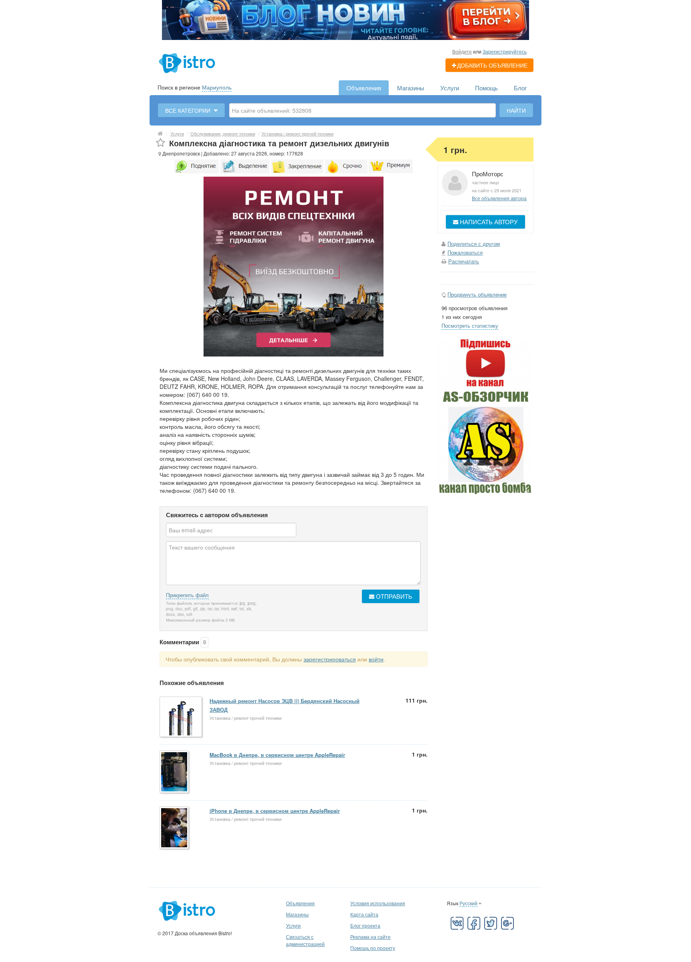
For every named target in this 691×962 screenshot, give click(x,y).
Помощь (486, 88)
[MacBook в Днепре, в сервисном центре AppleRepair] (175, 772)
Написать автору (488, 221)
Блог (520, 88)
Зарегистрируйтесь (505, 51)
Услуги (449, 88)
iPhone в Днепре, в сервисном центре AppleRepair (275, 811)
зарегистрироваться (330, 659)
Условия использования (377, 903)
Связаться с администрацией (305, 940)
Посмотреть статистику (469, 325)
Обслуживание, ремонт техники (222, 133)
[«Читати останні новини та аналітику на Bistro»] (345, 19)
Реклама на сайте (370, 936)
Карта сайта (364, 914)
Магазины (410, 88)
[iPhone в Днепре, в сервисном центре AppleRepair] (175, 828)
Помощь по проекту (372, 947)
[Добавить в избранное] (160, 142)
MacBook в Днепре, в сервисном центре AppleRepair (277, 755)
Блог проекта (365, 925)
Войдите (462, 51)
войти (376, 659)
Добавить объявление (492, 65)
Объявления (363, 88)
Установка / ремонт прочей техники (298, 133)
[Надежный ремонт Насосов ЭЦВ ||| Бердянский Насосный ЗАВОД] (181, 717)
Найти (516, 110)
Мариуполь (217, 87)
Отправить (393, 596)
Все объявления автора (499, 198)
